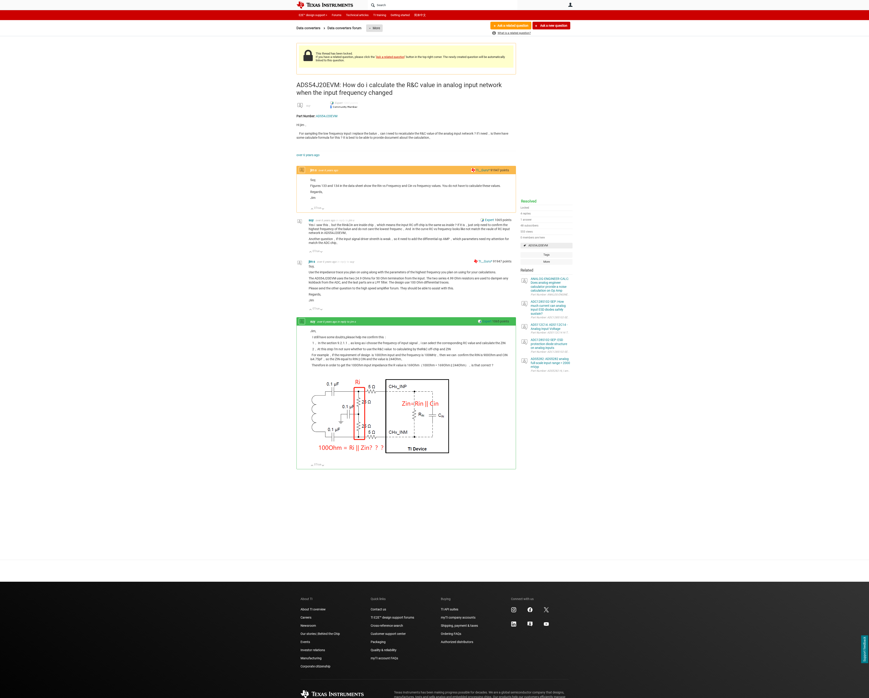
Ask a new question (553, 25)
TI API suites (449, 609)
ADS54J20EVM (538, 245)
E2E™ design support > (313, 15)
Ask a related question (512, 25)
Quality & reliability (383, 650)
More (376, 28)
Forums (336, 15)
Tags (546, 254)
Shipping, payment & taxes (459, 625)
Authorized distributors (457, 642)
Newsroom (308, 625)
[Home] (328, 5)
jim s (313, 170)
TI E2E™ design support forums (392, 617)
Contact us (378, 609)
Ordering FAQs (451, 634)
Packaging (378, 642)
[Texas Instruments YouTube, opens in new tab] (546, 625)
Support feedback (864, 649)
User (570, 4)
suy (308, 105)
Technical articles (357, 15)
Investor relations (313, 650)
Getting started (400, 15)
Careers (306, 617)
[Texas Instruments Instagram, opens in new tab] (513, 611)
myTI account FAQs (384, 658)
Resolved (529, 201)
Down (323, 209)
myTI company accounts (458, 617)
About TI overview (313, 609)
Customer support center (388, 634)
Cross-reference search (387, 625)
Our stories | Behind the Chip (320, 634)
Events (305, 642)
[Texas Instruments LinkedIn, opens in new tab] (513, 625)
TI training (379, 15)
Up (312, 209)
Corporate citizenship (315, 666)
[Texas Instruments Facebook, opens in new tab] (530, 611)
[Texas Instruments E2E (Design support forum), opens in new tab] (530, 625)
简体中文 (420, 15)
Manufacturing (311, 658)
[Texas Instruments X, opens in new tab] (546, 611)
